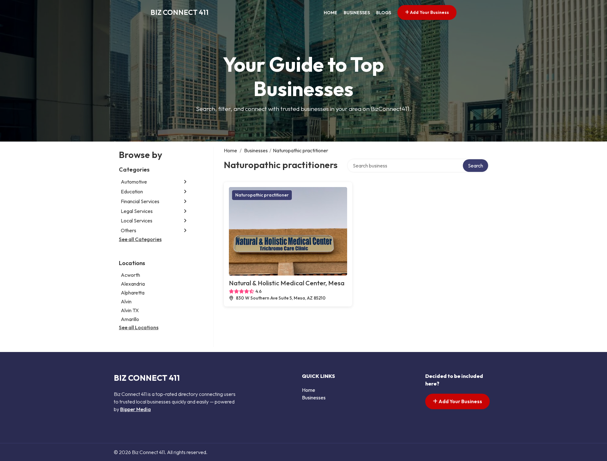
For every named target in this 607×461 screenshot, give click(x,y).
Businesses (357, 12)
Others (128, 230)
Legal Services (137, 211)
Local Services (136, 220)
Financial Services (140, 201)
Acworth (130, 275)
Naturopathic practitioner (262, 195)
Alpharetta (132, 292)
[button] (185, 182)
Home (330, 12)
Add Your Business (429, 12)
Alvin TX (130, 310)
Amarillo (130, 319)
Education (132, 191)
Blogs (383, 12)
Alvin (126, 301)
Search (475, 165)
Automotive (134, 182)
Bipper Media (135, 409)
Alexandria (133, 284)
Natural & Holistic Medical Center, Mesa (287, 283)
